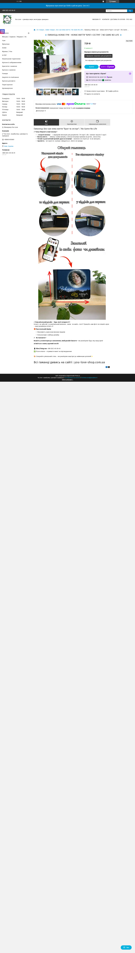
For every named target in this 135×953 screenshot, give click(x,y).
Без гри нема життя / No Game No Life (69, 30)
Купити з (104, 67)
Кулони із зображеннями (11, 62)
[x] (109, 367)
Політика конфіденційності (89, 377)
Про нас (129, 19)
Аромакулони (7, 88)
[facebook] (106, 367)
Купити (91, 67)
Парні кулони (7, 85)
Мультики (5, 44)
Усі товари (40, 30)
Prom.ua (77, 375)
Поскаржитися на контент (72, 377)
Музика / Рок (7, 51)
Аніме (4, 48)
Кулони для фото (8, 81)
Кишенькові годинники (11, 59)
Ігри (3, 40)
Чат (127, 947)
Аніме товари (50, 30)
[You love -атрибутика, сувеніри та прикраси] (7, 19)
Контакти (105, 19)
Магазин (95, 19)
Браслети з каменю (9, 66)
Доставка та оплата (117, 19)
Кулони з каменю (9, 70)
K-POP (4, 55)
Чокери (5, 73)
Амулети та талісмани (10, 77)
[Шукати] (130, 10)
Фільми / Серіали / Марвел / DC (14, 37)
